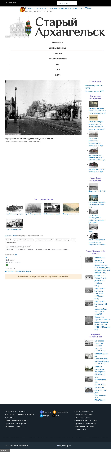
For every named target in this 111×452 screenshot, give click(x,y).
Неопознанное (87, 412)
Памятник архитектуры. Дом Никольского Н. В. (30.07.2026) (101, 393)
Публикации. (9, 423)
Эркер (73, 240)
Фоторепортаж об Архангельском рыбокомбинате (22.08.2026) (102, 358)
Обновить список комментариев (19, 271)
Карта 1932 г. (10, 417)
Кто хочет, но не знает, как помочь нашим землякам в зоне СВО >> (58, 8)
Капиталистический (58, 59)
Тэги (58, 70)
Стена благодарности (82, 420)
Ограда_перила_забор (62, 240)
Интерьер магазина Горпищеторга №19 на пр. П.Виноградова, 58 (97, 110)
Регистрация (21, 423)
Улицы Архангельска (82, 417)
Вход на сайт (11, 2)
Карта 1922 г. (22, 426)
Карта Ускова (10, 414)
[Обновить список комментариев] (16, 255)
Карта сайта (79, 423)
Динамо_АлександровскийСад (44, 240)
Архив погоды (91, 423)
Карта (57, 75)
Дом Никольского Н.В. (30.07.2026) (100, 381)
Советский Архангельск (13, 134)
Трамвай (8, 240)
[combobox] (67, 3)
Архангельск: (57, 43)
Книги (95, 420)
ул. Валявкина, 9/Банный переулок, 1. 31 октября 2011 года (97, 157)
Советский (57, 53)
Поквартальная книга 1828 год (16, 420)
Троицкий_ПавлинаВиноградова (23, 240)
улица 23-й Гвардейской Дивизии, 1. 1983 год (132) (100, 280)
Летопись (22, 412)
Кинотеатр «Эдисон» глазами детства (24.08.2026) (100, 346)
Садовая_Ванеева (11, 242)
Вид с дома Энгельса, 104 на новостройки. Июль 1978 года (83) (101, 307)
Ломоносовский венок (25, 414)
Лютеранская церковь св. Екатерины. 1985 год (97, 204)
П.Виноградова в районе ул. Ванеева (58, 214)
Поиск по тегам (80, 429)
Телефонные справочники (84, 426)
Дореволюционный (57, 48)
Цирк (91, 231)
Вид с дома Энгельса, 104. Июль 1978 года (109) (99, 293)
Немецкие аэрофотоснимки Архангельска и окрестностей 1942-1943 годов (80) (102, 323)
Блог (58, 64)
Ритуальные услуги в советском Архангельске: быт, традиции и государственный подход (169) (102, 265)
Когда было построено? (83, 414)
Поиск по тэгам (10, 412)
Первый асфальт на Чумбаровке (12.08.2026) (100, 370)
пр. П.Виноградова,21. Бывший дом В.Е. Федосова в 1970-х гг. (97, 242)
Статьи (77, 412)
